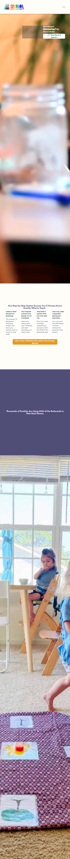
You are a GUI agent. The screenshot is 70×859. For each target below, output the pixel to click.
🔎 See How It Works (54, 36)
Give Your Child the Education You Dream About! (35, 341)
